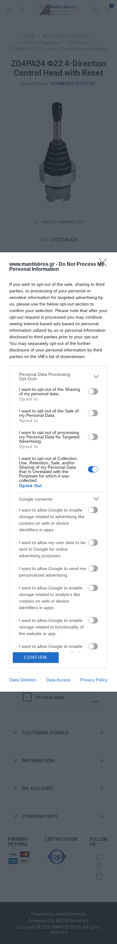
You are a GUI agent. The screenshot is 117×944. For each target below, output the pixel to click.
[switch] (93, 391)
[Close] (105, 264)
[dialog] (58, 472)
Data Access (58, 679)
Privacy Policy (93, 679)
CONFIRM (35, 657)
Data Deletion (23, 679)
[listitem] (58, 376)
